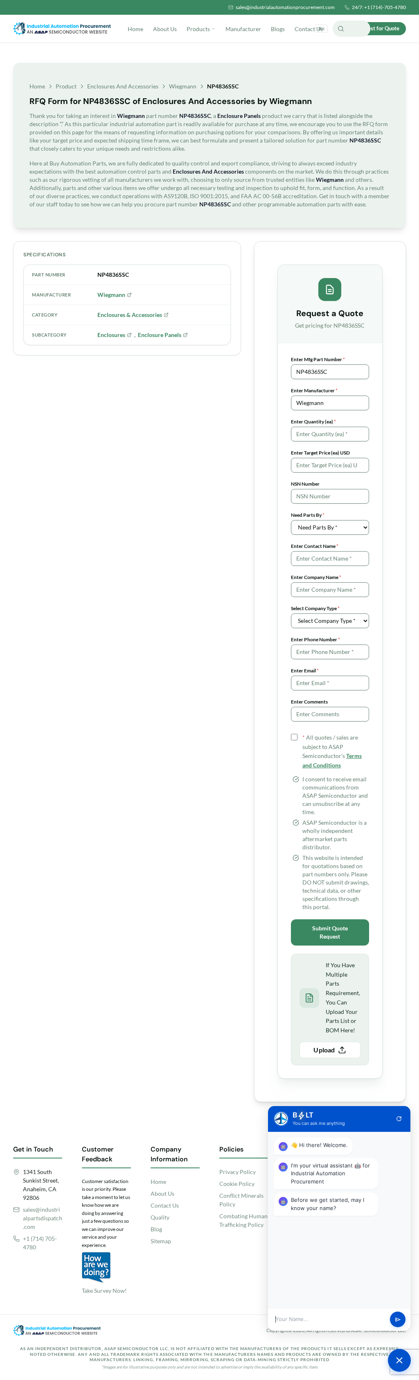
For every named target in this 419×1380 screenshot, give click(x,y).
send (397, 1319)
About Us (165, 28)
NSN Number (305, 484)
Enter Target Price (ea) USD (320, 453)
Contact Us (309, 28)
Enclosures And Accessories (122, 86)
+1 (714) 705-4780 (40, 1243)
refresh (399, 1119)
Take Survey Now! (104, 1290)
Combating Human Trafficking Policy (243, 1220)
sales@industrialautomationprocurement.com (285, 7)
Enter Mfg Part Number (318, 359)
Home (135, 28)
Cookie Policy (237, 1183)
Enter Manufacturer (314, 390)
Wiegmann (182, 86)
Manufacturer (243, 28)
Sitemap (161, 1240)
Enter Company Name (316, 577)
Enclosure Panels (159, 334)
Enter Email (305, 670)
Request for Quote (377, 28)
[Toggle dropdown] (213, 28)
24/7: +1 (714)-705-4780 (379, 7)
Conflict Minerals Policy (241, 1200)
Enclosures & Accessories (129, 314)
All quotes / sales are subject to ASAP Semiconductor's (332, 751)
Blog (156, 1229)
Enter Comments (309, 702)
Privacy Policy (237, 1171)
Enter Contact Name (314, 546)
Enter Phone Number (315, 639)
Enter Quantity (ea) (313, 422)
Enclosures (111, 334)
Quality (160, 1217)
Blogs (278, 28)
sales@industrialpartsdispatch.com (42, 1218)
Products (198, 28)
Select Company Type (315, 608)
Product (66, 86)
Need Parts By (307, 515)
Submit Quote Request (330, 932)
